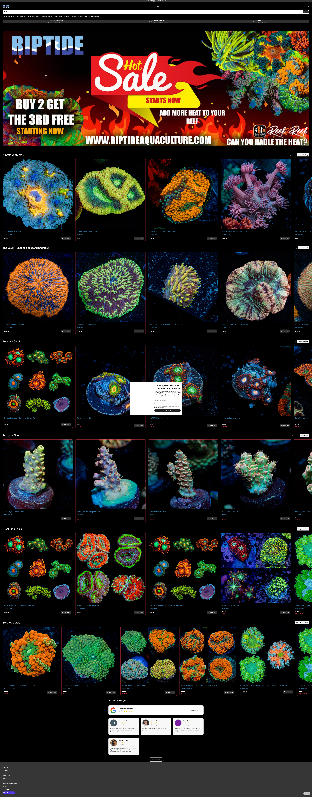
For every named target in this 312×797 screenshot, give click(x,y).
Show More (128, 751)
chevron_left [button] (285, 155)
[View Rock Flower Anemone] (38, 194)
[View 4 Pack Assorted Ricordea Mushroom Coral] (149, 655)
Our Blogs (5, 770)
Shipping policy (7, 778)
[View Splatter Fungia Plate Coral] (38, 287)
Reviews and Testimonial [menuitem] (91, 16)
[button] (290, 155)
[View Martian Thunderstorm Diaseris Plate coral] (183, 287)
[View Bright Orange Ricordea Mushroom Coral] (31, 655)
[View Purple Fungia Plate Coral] (110, 287)
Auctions (5, 786)
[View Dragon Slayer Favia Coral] (110, 194)
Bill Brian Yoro (123, 741)
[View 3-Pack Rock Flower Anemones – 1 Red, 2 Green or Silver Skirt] (266, 655)
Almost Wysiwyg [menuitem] (47, 16)
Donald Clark (123, 721)
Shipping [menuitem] (66, 16)
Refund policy (6, 775)
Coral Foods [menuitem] (58, 16)
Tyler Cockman (188, 721)
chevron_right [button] (295, 155)
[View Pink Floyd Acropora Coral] (38, 474)
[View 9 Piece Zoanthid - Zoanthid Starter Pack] (38, 568)
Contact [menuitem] (74, 16)
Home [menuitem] (5, 16)
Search (306, 11)
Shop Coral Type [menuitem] (33, 16)
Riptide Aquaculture (126, 709)
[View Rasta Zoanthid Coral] (110, 381)
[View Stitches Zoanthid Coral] (256, 381)
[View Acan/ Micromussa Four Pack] (110, 568)
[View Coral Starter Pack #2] (256, 568)
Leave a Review (195, 711)
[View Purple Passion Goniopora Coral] (256, 194)
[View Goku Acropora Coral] (183, 474)
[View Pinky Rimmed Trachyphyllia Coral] (256, 287)
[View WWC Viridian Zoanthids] (183, 381)
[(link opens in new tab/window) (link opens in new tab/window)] (156, 88)
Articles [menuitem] (80, 16)
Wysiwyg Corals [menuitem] (20, 16)
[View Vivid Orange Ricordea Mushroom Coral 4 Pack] (207, 655)
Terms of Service (7, 773)
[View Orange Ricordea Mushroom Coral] (183, 194)
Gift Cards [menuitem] (11, 16)
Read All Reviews (158, 760)
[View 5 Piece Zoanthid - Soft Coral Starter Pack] (38, 381)
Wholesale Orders (7, 781)
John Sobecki (155, 721)
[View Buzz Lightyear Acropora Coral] (110, 474)
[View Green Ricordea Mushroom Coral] (90, 655)
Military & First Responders (10, 783)
